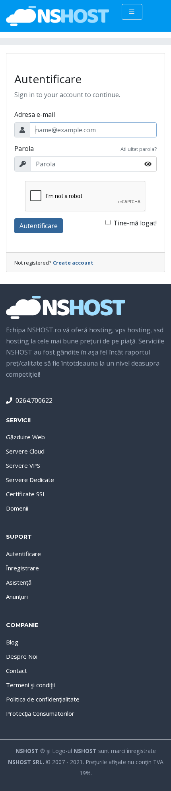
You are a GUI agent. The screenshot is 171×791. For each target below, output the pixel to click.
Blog (12, 642)
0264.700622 (34, 400)
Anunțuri (17, 596)
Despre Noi (21, 656)
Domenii (17, 508)
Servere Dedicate (30, 480)
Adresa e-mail (34, 114)
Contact (16, 671)
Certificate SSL (26, 494)
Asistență (18, 582)
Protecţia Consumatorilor (40, 713)
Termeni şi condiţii (30, 685)
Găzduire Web (25, 437)
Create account (73, 262)
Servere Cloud (25, 451)
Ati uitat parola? (138, 148)
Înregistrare (22, 568)
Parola (24, 148)
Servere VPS (23, 465)
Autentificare (38, 225)
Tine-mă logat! (135, 223)
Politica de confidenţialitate (43, 699)
